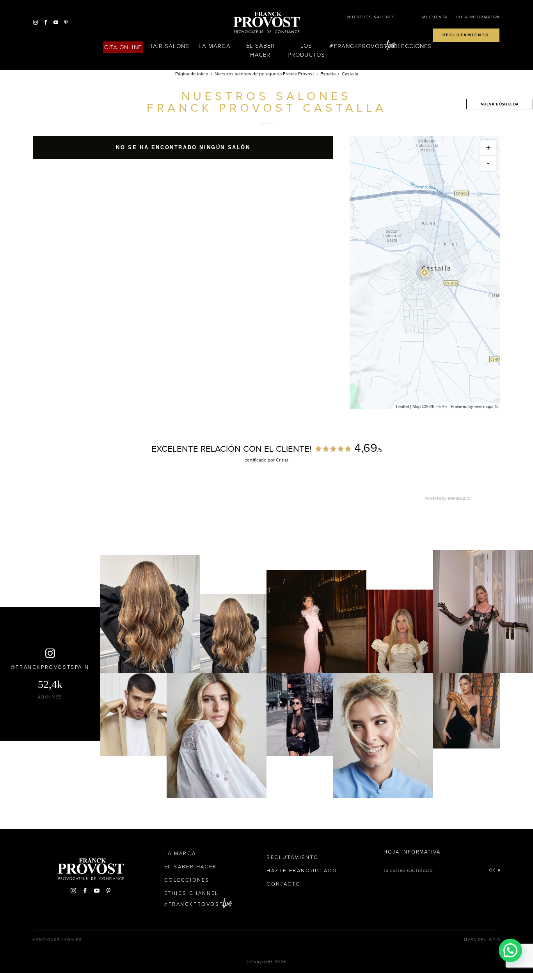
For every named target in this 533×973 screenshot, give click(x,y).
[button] (510, 950)
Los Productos (306, 50)
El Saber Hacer (260, 50)
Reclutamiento (466, 35)
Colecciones (410, 46)
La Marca (214, 46)
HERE (441, 406)
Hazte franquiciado (302, 871)
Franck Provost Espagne (266, 23)
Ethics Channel (191, 893)
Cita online (123, 47)
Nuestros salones (371, 17)
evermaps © (459, 498)
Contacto (283, 884)
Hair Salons (168, 46)
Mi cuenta (435, 17)
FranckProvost (360, 46)
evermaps (484, 406)
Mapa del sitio (482, 939)
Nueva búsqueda (500, 104)
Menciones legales (57, 939)
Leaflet (402, 406)
